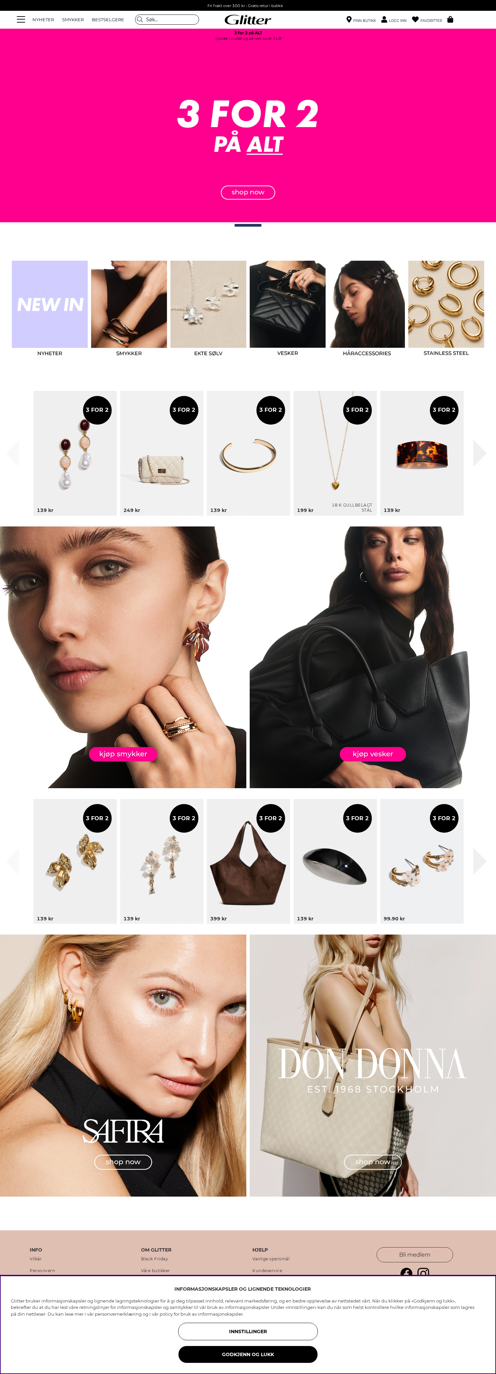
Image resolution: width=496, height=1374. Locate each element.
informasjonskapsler (220, 1314)
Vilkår (36, 1259)
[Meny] (22, 19)
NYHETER (43, 19)
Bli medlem (415, 1255)
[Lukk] (12, 453)
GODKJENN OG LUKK (248, 1354)
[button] (396, 19)
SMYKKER (73, 19)
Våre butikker (155, 1270)
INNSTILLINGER (248, 1331)
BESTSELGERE (108, 19)
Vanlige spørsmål (271, 1259)
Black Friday (154, 1259)
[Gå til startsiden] (248, 19)
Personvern (42, 1270)
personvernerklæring (118, 1314)
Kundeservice (267, 1270)
